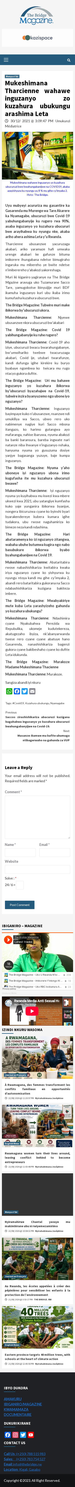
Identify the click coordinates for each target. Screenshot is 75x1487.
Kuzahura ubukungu (37, 703)
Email (44, 844)
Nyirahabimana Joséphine (49, 1098)
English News (12, 1143)
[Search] (68, 60)
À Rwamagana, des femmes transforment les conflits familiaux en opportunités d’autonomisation (37, 1089)
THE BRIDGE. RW (43, 1299)
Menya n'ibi (12, 76)
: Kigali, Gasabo (22, 1469)
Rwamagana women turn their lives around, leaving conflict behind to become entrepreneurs (37, 1157)
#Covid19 (18, 703)
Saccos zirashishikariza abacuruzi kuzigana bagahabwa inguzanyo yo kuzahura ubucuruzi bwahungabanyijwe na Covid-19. (37, 719)
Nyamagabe (57, 703)
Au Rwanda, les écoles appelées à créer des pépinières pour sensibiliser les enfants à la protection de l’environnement (37, 1290)
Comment (13, 792)
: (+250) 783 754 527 (24, 1459)
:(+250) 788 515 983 (24, 1454)
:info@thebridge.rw (23, 1464)
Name (10, 844)
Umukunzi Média (9, 993)
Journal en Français (15, 1075)
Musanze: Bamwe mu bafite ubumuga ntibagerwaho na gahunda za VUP (44, 735)
